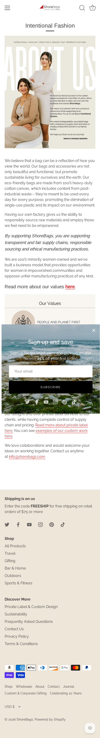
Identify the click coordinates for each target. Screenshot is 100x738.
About (39, 686)
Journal (68, 686)
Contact (54, 686)
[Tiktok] (74, 401)
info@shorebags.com (27, 456)
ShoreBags (25, 719)
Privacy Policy (17, 636)
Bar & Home (15, 568)
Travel (10, 553)
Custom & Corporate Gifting (26, 693)
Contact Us (14, 629)
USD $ (10, 707)
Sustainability (16, 614)
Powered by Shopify (50, 719)
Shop (9, 686)
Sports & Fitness (18, 583)
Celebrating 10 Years (66, 693)
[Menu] (7, 8)
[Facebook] (36, 401)
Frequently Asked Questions (29, 621)
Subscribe (50, 387)
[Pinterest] (64, 401)
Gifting (10, 561)
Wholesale (24, 686)
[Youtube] (46, 401)
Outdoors (13, 575)
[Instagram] (55, 401)
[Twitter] (27, 401)
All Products (15, 546)
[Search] (82, 8)
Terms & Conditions (21, 644)
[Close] (94, 330)
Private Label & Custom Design (31, 607)
